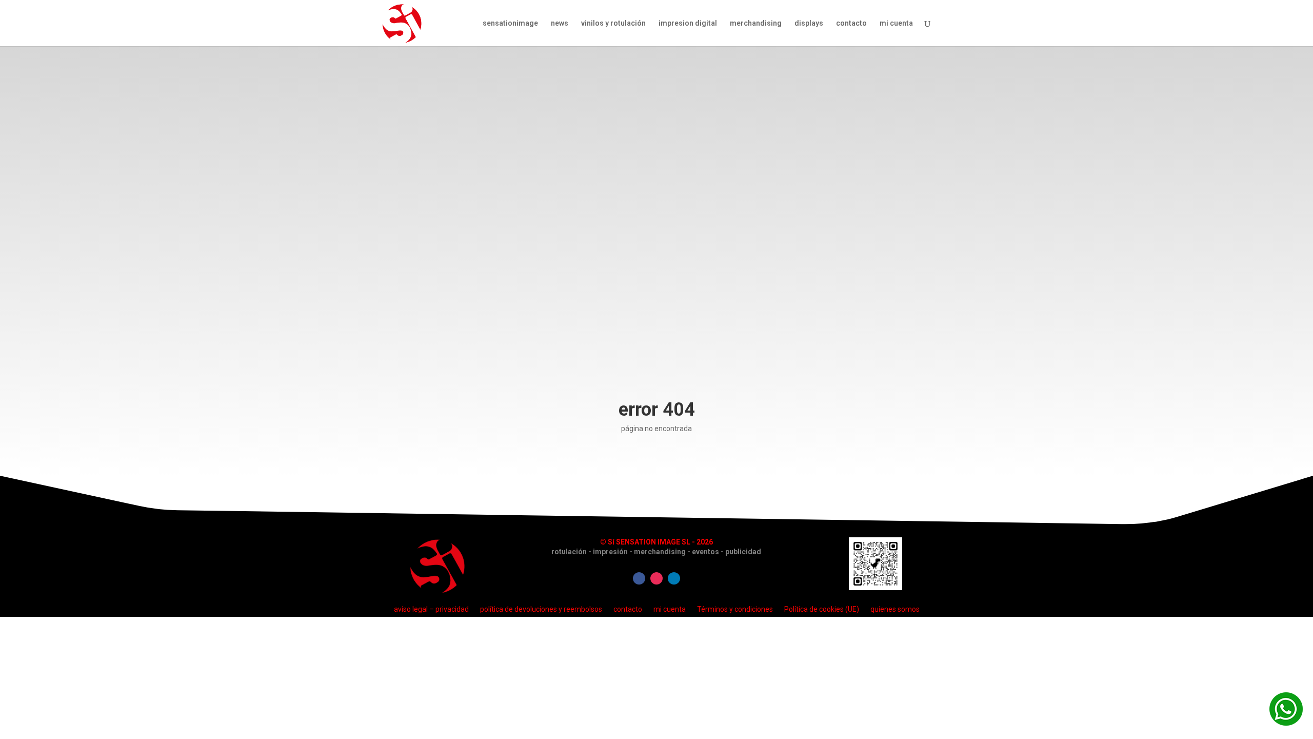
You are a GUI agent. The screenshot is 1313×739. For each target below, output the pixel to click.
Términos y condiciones (735, 609)
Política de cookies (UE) (821, 609)
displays (808, 23)
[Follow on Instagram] (656, 578)
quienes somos (895, 609)
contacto (851, 23)
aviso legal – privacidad (431, 609)
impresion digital (688, 23)
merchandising (756, 23)
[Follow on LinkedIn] (674, 578)
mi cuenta (896, 23)
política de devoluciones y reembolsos (541, 609)
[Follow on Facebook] (639, 578)
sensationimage (510, 23)
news (559, 23)
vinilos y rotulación (613, 23)
